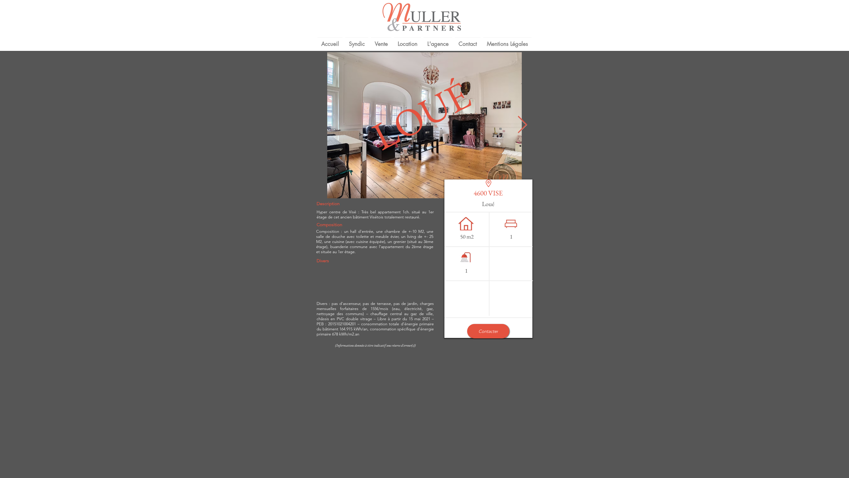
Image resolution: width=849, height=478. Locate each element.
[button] (488, 331)
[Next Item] (522, 125)
